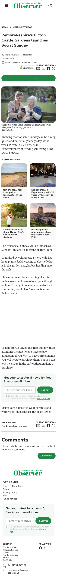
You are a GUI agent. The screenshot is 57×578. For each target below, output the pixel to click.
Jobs (5, 495)
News (4, 27)
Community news (22, 27)
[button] (6, 5)
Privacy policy (10, 492)
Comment (46, 455)
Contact (7, 489)
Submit (45, 390)
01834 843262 (19, 565)
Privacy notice (43, 398)
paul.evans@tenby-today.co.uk (18, 571)
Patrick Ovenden (12, 55)
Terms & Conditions (13, 486)
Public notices (10, 498)
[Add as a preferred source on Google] (26, 67)
